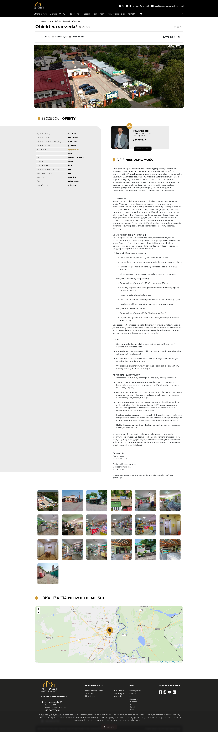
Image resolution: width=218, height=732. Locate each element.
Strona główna (40, 14)
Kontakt (131, 14)
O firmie (53, 14)
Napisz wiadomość (142, 149)
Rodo (131, 710)
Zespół (87, 14)
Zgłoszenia (133, 699)
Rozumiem (109, 727)
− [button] (38, 612)
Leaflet (152, 662)
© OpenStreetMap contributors (173, 662)
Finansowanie (113, 14)
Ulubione (133, 702)
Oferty (62, 14)
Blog (123, 14)
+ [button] (38, 609)
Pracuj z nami (98, 14)
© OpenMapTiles (160, 662)
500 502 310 (140, 140)
